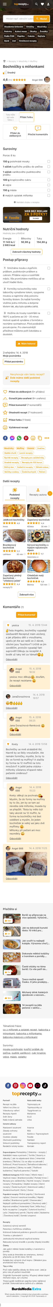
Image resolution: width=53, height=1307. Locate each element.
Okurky (33, 31)
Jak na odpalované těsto (23, 1158)
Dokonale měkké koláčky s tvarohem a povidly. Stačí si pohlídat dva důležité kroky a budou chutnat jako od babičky (35, 959)
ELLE (29, 1117)
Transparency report (36, 1143)
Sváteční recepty (25, 467)
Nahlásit (31, 1140)
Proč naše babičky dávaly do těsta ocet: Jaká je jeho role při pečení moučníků (24, 1271)
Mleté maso (37, 1175)
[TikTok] (45, 1086)
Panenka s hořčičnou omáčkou (17, 1229)
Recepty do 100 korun (32, 462)
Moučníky (42, 26)
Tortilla (32, 1155)
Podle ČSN (9, 36)
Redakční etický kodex (13, 1146)
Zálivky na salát (24, 1167)
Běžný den (9, 467)
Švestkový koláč (11, 1215)
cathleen (7, 554)
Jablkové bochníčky (13, 519)
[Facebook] (8, 1086)
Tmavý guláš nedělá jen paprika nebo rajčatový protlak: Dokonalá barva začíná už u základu (24, 1282)
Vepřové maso (9, 1178)
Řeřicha (16, 1161)
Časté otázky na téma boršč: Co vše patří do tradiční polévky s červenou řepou (34, 970)
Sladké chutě (10, 453)
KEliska (30, 526)
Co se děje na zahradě (32, 1161)
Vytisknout (33, 438)
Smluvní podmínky (11, 1143)
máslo (13, 1056)
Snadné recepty (11, 462)
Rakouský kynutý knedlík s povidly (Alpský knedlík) (26, 1242)
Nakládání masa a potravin (15, 1155)
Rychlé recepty (11, 457)
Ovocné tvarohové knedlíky (23, 1197)
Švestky (44, 31)
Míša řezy (40, 1206)
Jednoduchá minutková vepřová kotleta (21, 1238)
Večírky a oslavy (11, 472)
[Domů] (4, 61)
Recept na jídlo (9, 1104)
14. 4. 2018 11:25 (38, 848)
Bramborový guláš (20, 1200)
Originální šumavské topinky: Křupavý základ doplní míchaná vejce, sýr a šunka (26, 1276)
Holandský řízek (27, 1206)
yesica (15, 625)
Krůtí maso (25, 1175)
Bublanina (44, 1212)
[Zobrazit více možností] (46, 438)
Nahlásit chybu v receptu (27, 202)
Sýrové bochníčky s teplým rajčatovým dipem (37, 548)
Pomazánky (21, 1152)
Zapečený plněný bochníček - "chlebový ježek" (12, 578)
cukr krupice (38, 1052)
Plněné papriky (26, 1194)
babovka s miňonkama (29, 1033)
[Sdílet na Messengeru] (12, 438)
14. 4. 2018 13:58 (38, 744)
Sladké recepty (31, 1184)
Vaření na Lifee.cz (11, 1107)
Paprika (21, 36)
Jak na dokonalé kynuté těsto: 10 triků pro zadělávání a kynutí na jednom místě (35, 931)
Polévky (8, 31)
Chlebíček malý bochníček (35, 576)
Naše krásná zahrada (12, 1120)
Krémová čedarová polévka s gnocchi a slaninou (25, 1232)
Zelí (14, 41)
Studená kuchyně (11, 1190)
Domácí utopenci (28, 1215)
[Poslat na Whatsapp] (19, 438)
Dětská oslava (42, 467)
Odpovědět (11, 659)
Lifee (29, 1120)
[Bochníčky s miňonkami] (26, 864)
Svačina (40, 448)
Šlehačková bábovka (37, 1164)
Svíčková (7, 1164)
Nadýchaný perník (17, 1212)
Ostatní (30, 448)
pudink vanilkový (21, 1052)
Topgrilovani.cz (34, 1110)
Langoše (23, 1209)
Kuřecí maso (21, 31)
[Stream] (37, 1086)
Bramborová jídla (25, 1178)
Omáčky (30, 26)
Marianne (31, 1113)
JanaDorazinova (21, 696)
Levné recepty (26, 453)
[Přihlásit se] (49, 4)
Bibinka (30, 584)
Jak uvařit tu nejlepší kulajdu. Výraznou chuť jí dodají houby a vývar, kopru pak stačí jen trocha (35, 946)
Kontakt (30, 1146)
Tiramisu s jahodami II (12, 1235)
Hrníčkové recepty (28, 41)
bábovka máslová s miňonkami (20, 1037)
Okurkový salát (39, 1203)
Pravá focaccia (19, 1164)
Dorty (23, 1190)
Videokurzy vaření (11, 1110)
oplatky (22, 1056)
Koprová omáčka (10, 1206)
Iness (5, 526)
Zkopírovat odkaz (40, 438)
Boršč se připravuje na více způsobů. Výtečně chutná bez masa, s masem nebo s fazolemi (34, 919)
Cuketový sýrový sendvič (14, 1226)
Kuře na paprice (10, 1209)
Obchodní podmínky (12, 1140)
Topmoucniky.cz (34, 1107)
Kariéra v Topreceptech (38, 1134)
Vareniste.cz (33, 557)
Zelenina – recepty (36, 1152)
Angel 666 (37, 80)
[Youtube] (30, 1086)
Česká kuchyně (29, 472)
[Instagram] (23, 1086)
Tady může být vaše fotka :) (10, 117)
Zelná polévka (9, 1167)
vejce (6, 1056)
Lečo (5, 1212)
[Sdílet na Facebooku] (5, 438)
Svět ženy (7, 1117)
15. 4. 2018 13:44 (37, 625)
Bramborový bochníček (9, 546)
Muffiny (33, 61)
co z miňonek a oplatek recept (20, 1029)
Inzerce (30, 1127)
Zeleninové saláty (36, 1187)
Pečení (42, 472)
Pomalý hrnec (41, 1178)
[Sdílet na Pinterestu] (26, 438)
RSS (29, 1131)
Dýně (6, 41)
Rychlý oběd (33, 1212)
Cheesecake (35, 1200)
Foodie (30, 1137)
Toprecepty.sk (33, 1104)
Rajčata (41, 36)
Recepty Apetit (10, 1113)
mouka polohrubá (13, 1049)
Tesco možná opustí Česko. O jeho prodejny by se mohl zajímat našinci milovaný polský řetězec (35, 984)
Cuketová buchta (36, 1209)
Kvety (15, 744)
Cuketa (31, 36)
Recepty (12, 61)
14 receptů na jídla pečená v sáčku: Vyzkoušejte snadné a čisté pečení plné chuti (34, 1009)
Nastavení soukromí (12, 1127)
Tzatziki (34, 1170)
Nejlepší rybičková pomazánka (16, 1203)
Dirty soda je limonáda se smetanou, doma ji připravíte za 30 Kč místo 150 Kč (23, 1255)
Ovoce (30, 1190)
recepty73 (7, 587)
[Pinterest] (15, 1086)
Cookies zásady (10, 1137)
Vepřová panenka (21, 1170)
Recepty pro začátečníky (32, 457)
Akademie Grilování (13, 26)
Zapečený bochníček (38, 519)
